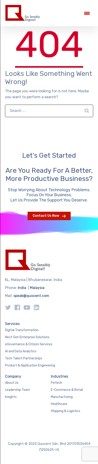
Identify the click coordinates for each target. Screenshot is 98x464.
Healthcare (59, 404)
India (22, 288)
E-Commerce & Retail (67, 390)
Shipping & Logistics (65, 411)
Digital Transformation (22, 330)
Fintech (56, 383)
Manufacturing (62, 397)
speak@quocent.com (31, 296)
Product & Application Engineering (30, 365)
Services (12, 323)
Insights (11, 397)
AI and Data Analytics (20, 351)
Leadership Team (17, 390)
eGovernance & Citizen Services (28, 344)
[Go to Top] (88, 453)
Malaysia (37, 288)
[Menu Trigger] (87, 13)
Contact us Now (46, 216)
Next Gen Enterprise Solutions (27, 337)
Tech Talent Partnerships (23, 358)
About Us (11, 383)
